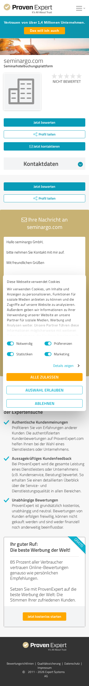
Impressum (45, 668)
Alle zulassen (44, 377)
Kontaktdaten (40, 163)
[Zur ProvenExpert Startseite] (28, 9)
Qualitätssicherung (49, 663)
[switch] (47, 343)
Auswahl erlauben (44, 390)
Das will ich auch (44, 31)
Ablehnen (44, 403)
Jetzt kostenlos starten (44, 616)
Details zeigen (63, 365)
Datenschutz (72, 663)
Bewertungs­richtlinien (20, 663)
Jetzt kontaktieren (46, 146)
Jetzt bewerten (44, 122)
